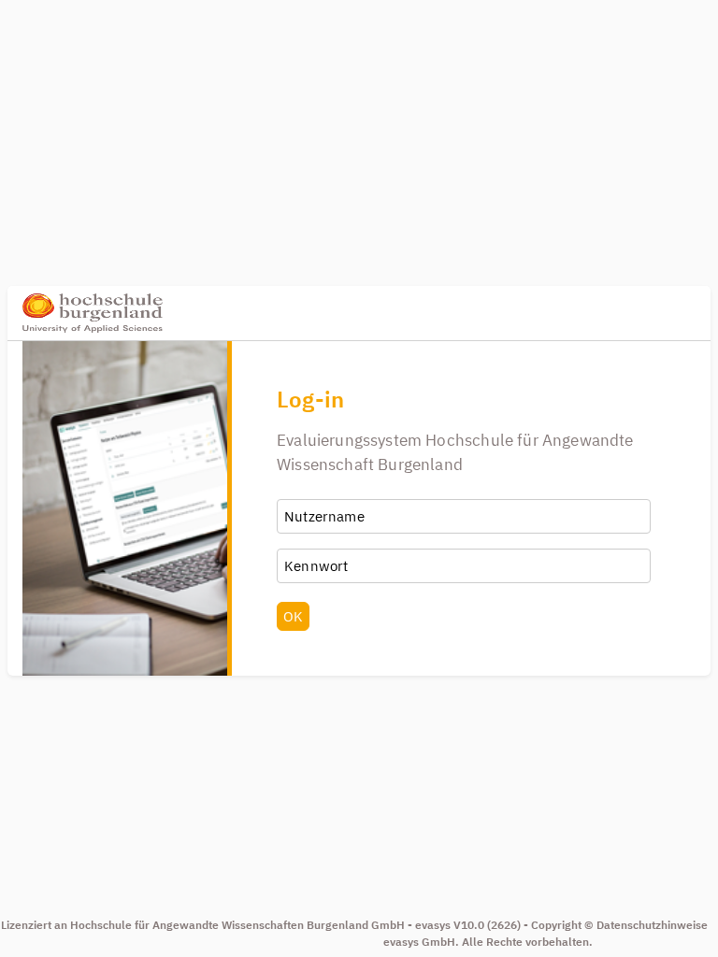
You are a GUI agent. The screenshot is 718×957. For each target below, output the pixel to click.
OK (293, 616)
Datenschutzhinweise (652, 925)
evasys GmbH (419, 942)
